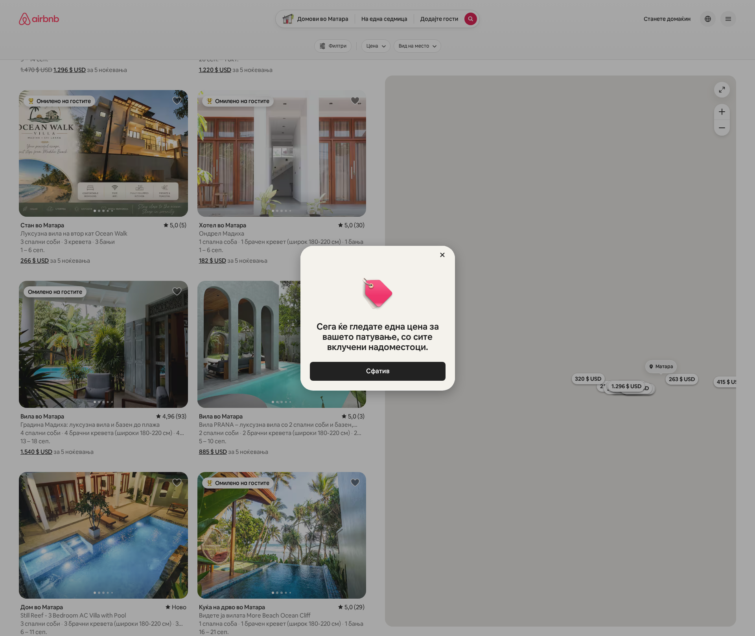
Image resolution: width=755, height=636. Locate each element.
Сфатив (377, 371)
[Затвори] (442, 255)
